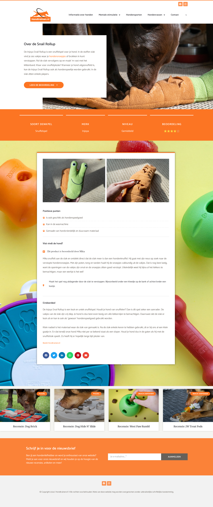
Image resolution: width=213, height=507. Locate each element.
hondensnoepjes (57, 56)
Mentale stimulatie (108, 15)
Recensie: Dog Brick (25, 426)
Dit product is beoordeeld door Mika (66, 251)
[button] (186, 15)
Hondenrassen (155, 15)
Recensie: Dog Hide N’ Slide (79, 426)
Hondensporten (134, 15)
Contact (175, 15)
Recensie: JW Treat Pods (188, 426)
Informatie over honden (81, 15)
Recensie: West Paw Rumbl (134, 426)
